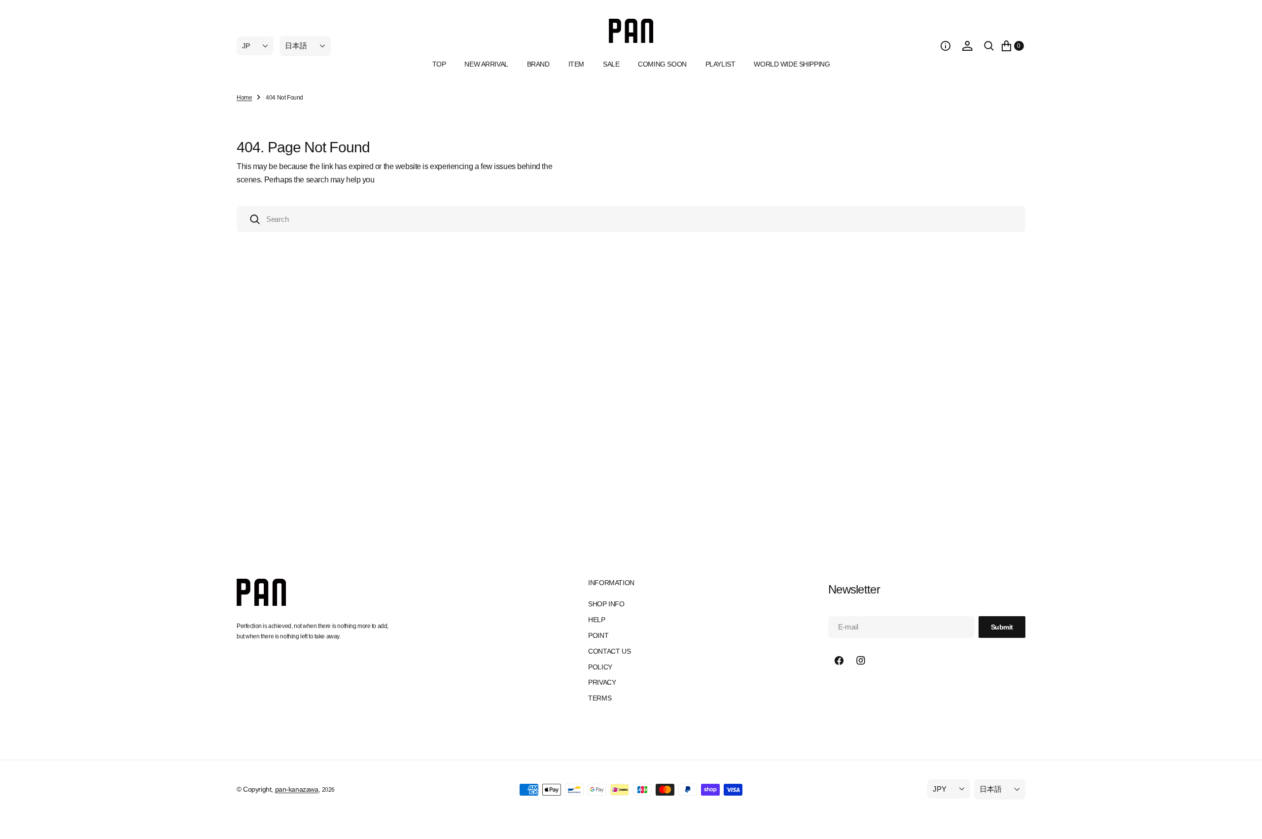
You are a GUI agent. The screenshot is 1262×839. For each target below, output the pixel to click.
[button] (945, 46)
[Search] (989, 46)
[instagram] (861, 660)
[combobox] (631, 219)
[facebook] (839, 660)
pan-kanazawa (296, 789)
